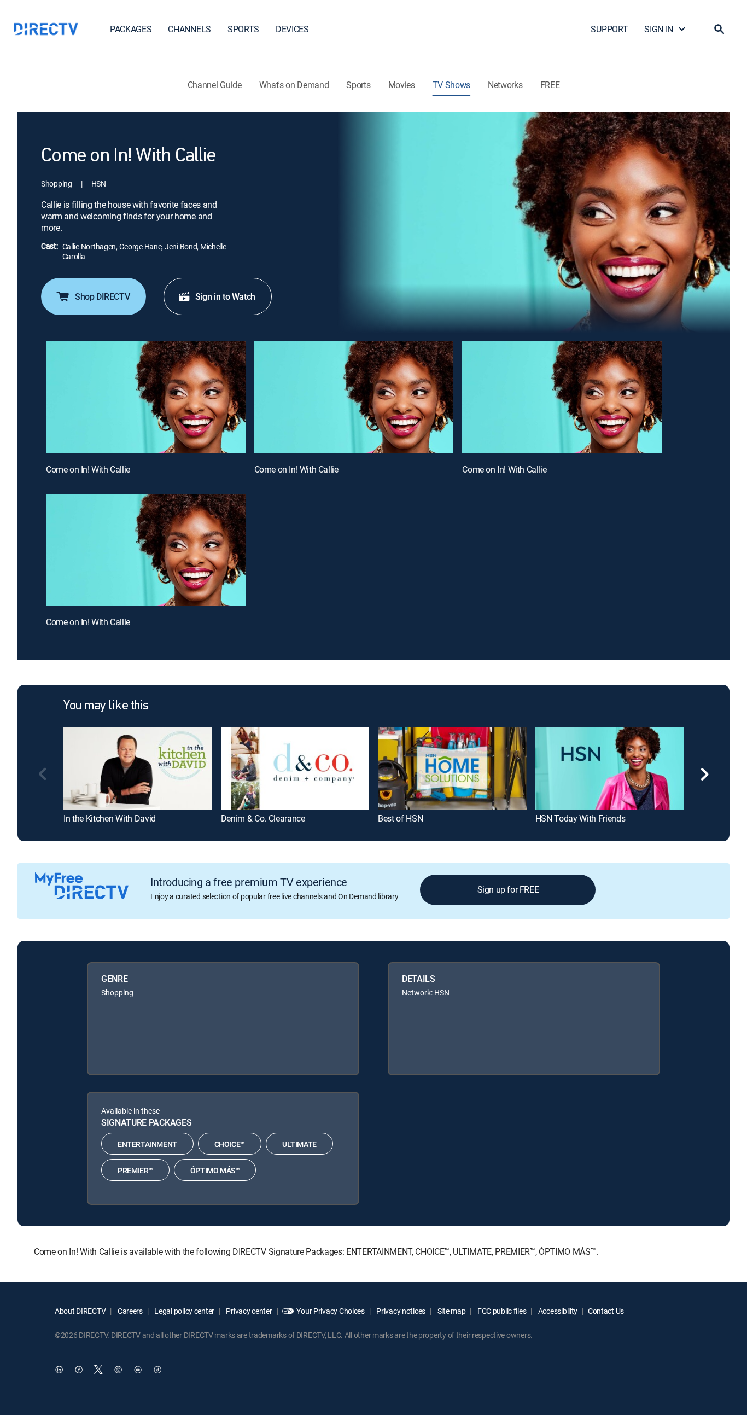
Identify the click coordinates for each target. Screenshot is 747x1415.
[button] (719, 29)
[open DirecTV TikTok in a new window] (157, 1369)
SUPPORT (609, 29)
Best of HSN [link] (400, 818)
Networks (505, 85)
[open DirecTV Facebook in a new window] (78, 1369)
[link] (137, 768)
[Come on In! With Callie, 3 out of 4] (562, 397)
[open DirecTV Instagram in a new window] (118, 1369)
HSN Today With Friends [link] (580, 818)
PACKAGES (130, 29)
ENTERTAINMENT (147, 1144)
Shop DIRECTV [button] (102, 296)
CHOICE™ (229, 1144)
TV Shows (451, 85)
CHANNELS (189, 29)
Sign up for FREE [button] (508, 889)
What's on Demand (294, 85)
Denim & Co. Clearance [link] (263, 818)
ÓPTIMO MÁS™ (215, 1170)
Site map (450, 1311)
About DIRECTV (80, 1311)
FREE (550, 85)
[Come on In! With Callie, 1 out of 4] (146, 397)
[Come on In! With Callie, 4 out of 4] (146, 550)
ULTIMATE (299, 1144)
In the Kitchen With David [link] (109, 818)
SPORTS (243, 29)
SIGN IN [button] (658, 29)
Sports (358, 85)
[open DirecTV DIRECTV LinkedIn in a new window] (59, 1369)
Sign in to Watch (225, 296)
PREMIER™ (135, 1170)
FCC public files (501, 1311)
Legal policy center (183, 1311)
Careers (129, 1311)
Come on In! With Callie (88, 469)
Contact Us (606, 1311)
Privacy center (248, 1311)
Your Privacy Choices (330, 1311)
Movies (401, 85)
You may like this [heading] (106, 706)
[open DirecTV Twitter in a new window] (98, 1369)
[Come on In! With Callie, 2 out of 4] (354, 397)
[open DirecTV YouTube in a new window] (137, 1369)
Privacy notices (400, 1311)
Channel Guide (215, 85)
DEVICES (292, 29)
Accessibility (556, 1311)
